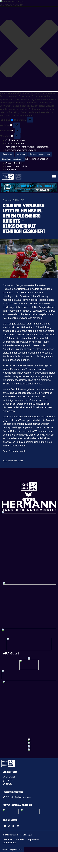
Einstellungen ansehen (40, 154)
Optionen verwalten (15, 140)
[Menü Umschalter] (54, 176)
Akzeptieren (7, 154)
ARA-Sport (11, 653)
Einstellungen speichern (12, 159)
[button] (29, 48)
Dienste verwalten (14, 143)
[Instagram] (9, 826)
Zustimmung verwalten (12, 849)
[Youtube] (18, 826)
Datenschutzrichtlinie (16, 166)
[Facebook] (5, 826)
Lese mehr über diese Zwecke (20, 150)
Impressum (10, 169)
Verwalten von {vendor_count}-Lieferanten (27, 146)
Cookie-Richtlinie (14, 163)
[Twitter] (13, 826)
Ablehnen (21, 154)
